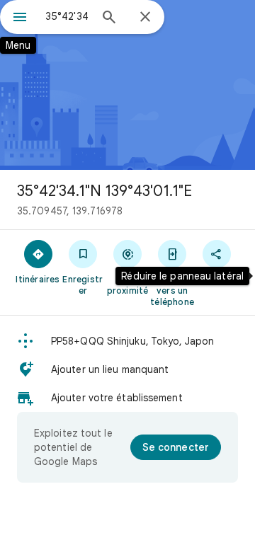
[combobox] (67, 16)
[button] (127, 341)
